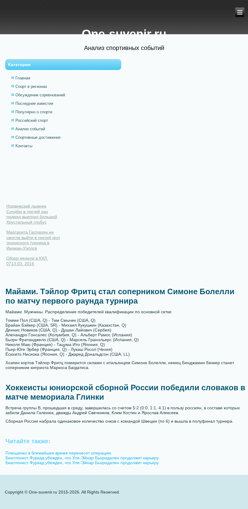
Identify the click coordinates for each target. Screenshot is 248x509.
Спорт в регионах (31, 86)
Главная (22, 78)
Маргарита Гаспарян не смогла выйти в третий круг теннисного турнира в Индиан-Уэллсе (33, 240)
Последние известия (34, 103)
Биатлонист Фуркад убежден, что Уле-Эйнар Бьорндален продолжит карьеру (82, 457)
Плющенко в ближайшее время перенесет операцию (58, 453)
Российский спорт (31, 120)
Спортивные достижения (37, 137)
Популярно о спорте (33, 112)
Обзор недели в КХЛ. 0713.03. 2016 (27, 261)
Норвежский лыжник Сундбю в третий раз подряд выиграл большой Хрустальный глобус (31, 214)
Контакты (23, 146)
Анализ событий (30, 129)
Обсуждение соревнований (40, 95)
